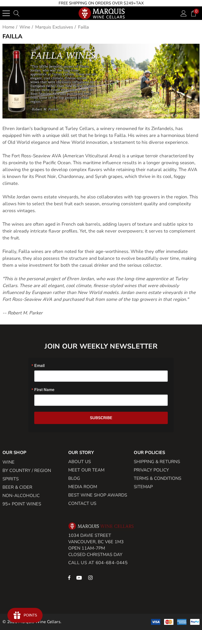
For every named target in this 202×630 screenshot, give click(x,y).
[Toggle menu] (6, 13)
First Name (44, 390)
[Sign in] (184, 13)
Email (39, 365)
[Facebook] (69, 577)
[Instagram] (91, 577)
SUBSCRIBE (101, 418)
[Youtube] (79, 577)
